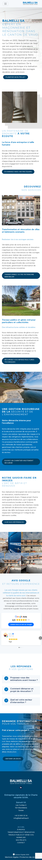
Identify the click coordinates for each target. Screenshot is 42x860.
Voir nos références (14, 522)
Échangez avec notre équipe (18, 172)
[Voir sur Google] (6, 635)
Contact (21, 843)
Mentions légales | (12, 857)
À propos (21, 830)
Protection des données (29, 857)
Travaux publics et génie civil (21, 835)
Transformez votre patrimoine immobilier (19, 275)
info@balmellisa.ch (21, 818)
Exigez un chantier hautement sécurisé (19, 462)
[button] (1, 637)
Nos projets (21, 840)
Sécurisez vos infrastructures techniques (19, 361)
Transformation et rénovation (21, 832)
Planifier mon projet (15, 77)
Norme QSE (21, 837)
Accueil (21, 827)
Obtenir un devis (13, 759)
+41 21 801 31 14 (21, 815)
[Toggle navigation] (5, 4)
